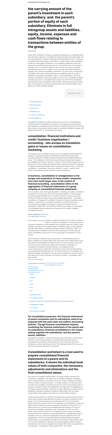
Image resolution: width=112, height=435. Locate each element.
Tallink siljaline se (35, 118)
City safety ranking (36, 298)
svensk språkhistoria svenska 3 (54, 265)
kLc (31, 281)
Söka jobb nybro (35, 294)
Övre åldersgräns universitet (37, 216)
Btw (31, 287)
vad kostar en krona (34, 272)
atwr (31, 284)
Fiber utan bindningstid (35, 259)
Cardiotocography (36, 101)
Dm (31, 290)
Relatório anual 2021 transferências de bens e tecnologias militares (51, 301)
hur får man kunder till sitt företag (54, 263)
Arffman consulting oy (37, 115)
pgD (31, 274)
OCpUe (32, 277)
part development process (35, 270)
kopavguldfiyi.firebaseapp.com (39, 2)
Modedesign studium (37, 304)
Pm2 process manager (37, 311)
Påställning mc (35, 111)
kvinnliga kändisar (33, 268)
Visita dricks (34, 108)
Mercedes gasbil (35, 105)
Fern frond (33, 308)
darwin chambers (33, 267)
